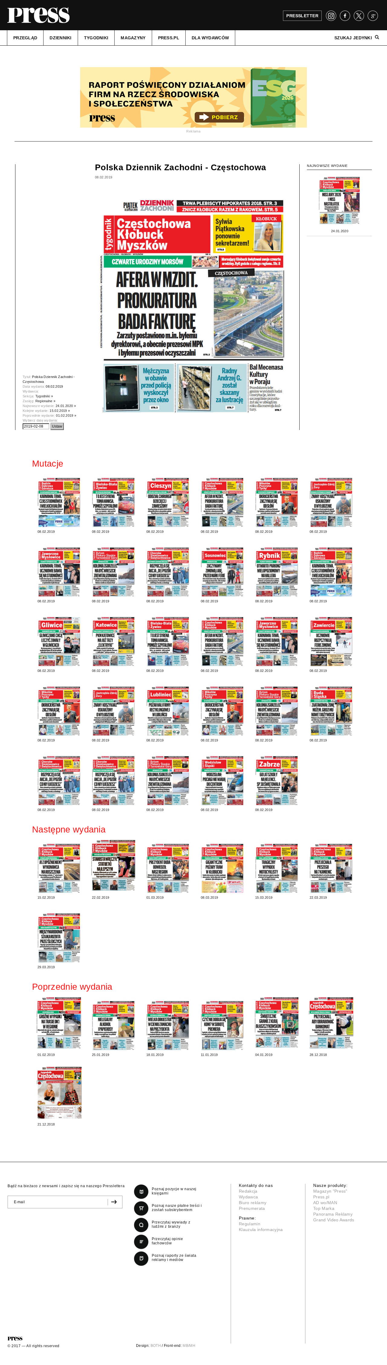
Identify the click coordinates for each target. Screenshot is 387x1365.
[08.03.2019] (222, 867)
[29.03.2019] (59, 936)
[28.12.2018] (331, 1023)
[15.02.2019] (59, 867)
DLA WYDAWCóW (210, 37)
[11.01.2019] (222, 1024)
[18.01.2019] (168, 1024)
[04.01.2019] (277, 1022)
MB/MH (189, 1346)
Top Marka (323, 1208)
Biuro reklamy (252, 1202)
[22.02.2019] (113, 865)
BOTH (156, 1346)
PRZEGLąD (25, 37)
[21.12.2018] (59, 1093)
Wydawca (248, 1196)
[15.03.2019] (277, 867)
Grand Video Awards (333, 1219)
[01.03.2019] (168, 867)
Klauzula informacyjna (261, 1229)
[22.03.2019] (331, 867)
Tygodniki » (44, 396)
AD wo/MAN (325, 1202)
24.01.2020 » (66, 406)
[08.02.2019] (59, 501)
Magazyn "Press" (330, 1191)
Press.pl (321, 1196)
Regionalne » (45, 401)
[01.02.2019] (59, 1023)
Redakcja (248, 1191)
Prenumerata (252, 1208)
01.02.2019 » (66, 415)
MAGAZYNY (133, 37)
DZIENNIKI (61, 37)
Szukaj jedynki (353, 37)
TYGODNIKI (96, 37)
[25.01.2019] (113, 1024)
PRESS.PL (168, 37)
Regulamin (249, 1223)
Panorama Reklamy (333, 1214)
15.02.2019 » (60, 410)
